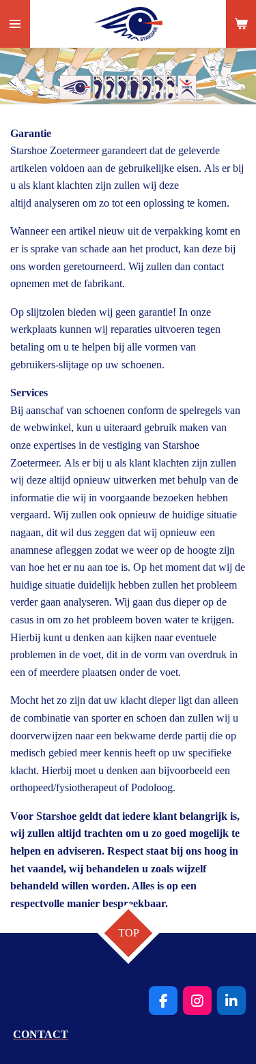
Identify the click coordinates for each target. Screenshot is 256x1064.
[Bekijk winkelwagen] (241, 24)
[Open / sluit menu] (15, 24)
